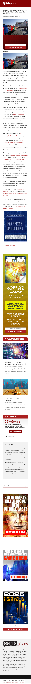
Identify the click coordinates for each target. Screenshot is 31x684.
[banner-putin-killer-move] (15, 537)
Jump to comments (10, 245)
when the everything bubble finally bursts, (14, 159)
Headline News (18, 16)
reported (18, 114)
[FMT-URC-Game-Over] (15, 580)
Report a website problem (12, 682)
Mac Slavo (6, 16)
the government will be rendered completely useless (13, 142)
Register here (15, 431)
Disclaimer (21, 682)
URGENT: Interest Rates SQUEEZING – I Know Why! (15, 363)
